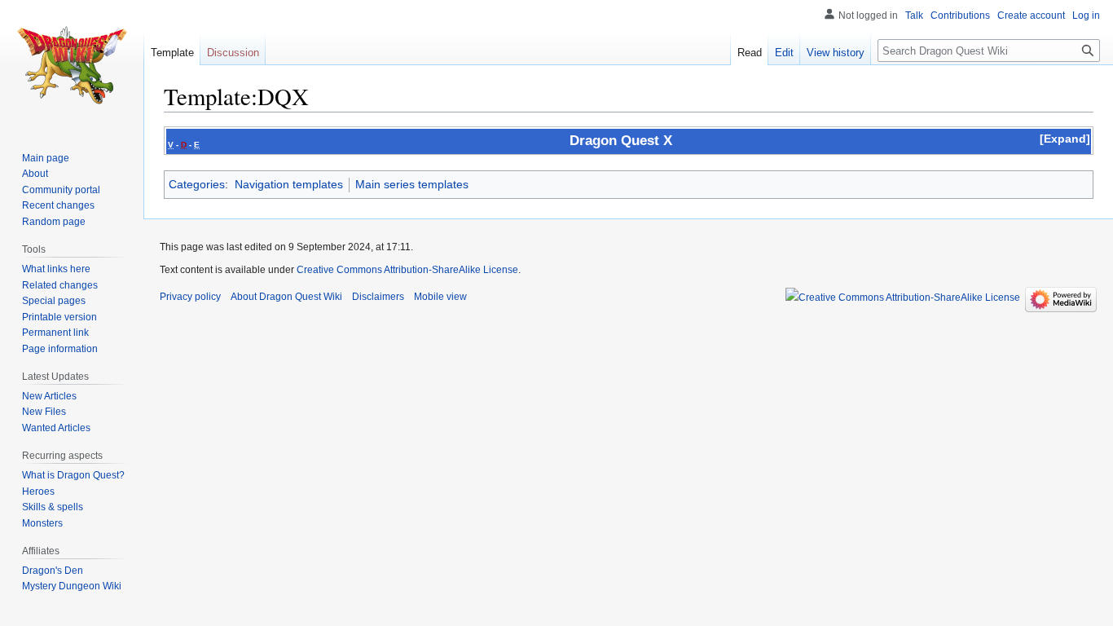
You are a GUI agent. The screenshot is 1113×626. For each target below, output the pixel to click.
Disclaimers (378, 296)
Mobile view (440, 296)
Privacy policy (190, 296)
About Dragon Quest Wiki (286, 296)
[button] (1065, 139)
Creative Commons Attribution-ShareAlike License (407, 270)
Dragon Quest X (621, 140)
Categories (197, 184)
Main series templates (412, 184)
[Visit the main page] (72, 65)
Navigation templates (289, 184)
